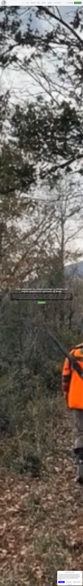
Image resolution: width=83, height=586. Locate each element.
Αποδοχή (61, 581)
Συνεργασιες (44, 2)
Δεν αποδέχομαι (69, 581)
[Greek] (72, 2)
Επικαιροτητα (33, 2)
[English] (69, 2)
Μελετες (38, 2)
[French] (71, 2)
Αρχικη (23, 2)
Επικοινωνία (77, 2)
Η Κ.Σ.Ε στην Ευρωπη (57, 2)
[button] (81, 572)
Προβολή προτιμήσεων (77, 581)
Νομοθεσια (50, 2)
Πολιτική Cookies (69, 584)
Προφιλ (27, 2)
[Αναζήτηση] (67, 2)
